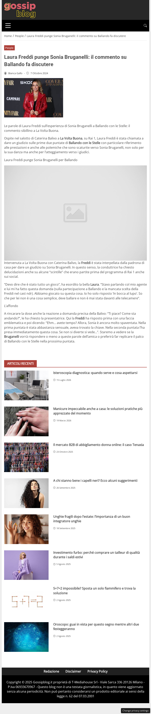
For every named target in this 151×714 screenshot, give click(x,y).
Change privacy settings (135, 710)
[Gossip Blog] (20, 9)
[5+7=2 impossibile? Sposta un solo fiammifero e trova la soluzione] (26, 601)
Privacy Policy (97, 671)
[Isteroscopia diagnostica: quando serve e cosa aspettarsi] (26, 385)
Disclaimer (73, 671)
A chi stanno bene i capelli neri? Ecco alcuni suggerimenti (95, 480)
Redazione (51, 671)
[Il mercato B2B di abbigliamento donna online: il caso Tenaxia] (26, 457)
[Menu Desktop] (8, 25)
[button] (145, 25)
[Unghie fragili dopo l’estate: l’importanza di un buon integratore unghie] (26, 529)
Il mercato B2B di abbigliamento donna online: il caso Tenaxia (98, 445)
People (9, 48)
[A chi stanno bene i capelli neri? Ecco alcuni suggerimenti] (26, 493)
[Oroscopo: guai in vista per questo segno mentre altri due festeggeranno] (26, 637)
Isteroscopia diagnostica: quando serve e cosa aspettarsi (95, 373)
